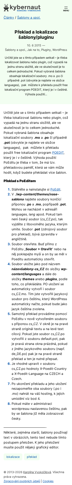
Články (9, 17)
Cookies (48, 481)
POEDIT (58, 153)
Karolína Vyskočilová (37, 472)
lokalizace (13, 456)
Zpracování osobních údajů (22, 481)
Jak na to (33, 49)
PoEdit (55, 189)
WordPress (59, 49)
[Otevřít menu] (66, 7)
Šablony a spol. (15, 49)
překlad (32, 456)
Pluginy (46, 49)
